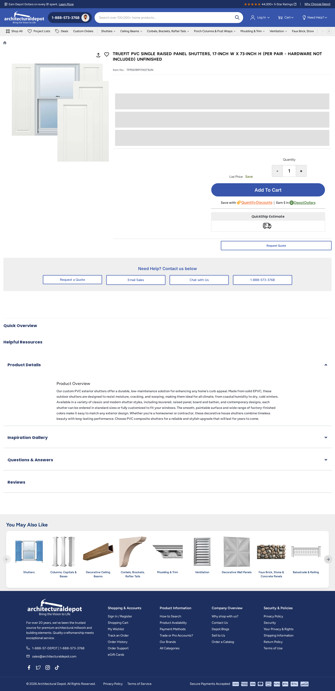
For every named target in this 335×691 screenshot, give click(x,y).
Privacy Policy (273, 616)
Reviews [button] (16, 482)
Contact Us (220, 623)
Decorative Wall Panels (237, 572)
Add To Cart (268, 190)
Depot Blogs (220, 629)
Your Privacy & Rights (279, 629)
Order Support (118, 648)
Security (270, 623)
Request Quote (276, 245)
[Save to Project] (106, 55)
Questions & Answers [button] (30, 460)
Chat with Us (199, 280)
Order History (117, 642)
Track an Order (118, 635)
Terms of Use (273, 648)
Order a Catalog (223, 642)
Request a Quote (72, 280)
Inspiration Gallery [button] (28, 437)
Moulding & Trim (251, 31)
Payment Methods (173, 629)
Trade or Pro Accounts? (176, 635)
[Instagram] (47, 668)
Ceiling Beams (129, 31)
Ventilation (277, 31)
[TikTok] (57, 668)
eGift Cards (116, 655)
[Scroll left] (322, 31)
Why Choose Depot (317, 4)
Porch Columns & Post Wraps (213, 31)
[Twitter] (38, 668)
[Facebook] (29, 668)
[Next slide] (328, 559)
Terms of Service (139, 684)
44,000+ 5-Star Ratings (277, 4)
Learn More (66, 4)
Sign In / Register (120, 616)
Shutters (106, 31)
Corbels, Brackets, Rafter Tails (166, 31)
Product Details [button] (24, 365)
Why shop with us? (225, 616)
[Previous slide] (7, 559)
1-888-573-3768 (262, 280)
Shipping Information (279, 635)
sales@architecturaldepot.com (54, 656)
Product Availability (173, 623)
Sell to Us (218, 635)
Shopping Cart (118, 623)
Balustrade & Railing (306, 572)
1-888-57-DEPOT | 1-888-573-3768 (58, 648)
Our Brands (168, 642)
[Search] (237, 17)
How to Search (170, 616)
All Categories (170, 648)
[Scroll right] (329, 31)
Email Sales (136, 280)
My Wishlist (116, 629)
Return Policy (273, 642)
